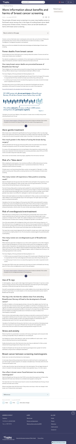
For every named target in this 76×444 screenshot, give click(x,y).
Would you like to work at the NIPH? (34, 424)
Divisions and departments (32, 421)
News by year (29, 418)
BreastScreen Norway (58, 11)
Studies (52, 418)
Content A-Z (53, 429)
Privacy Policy (40, 438)
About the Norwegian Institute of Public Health (26, 438)
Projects (52, 421)
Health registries (54, 426)
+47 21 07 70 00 (11, 421)
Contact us (5, 418)
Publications (53, 424)
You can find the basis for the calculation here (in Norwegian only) (17, 89)
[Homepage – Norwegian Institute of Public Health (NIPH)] (6, 2)
